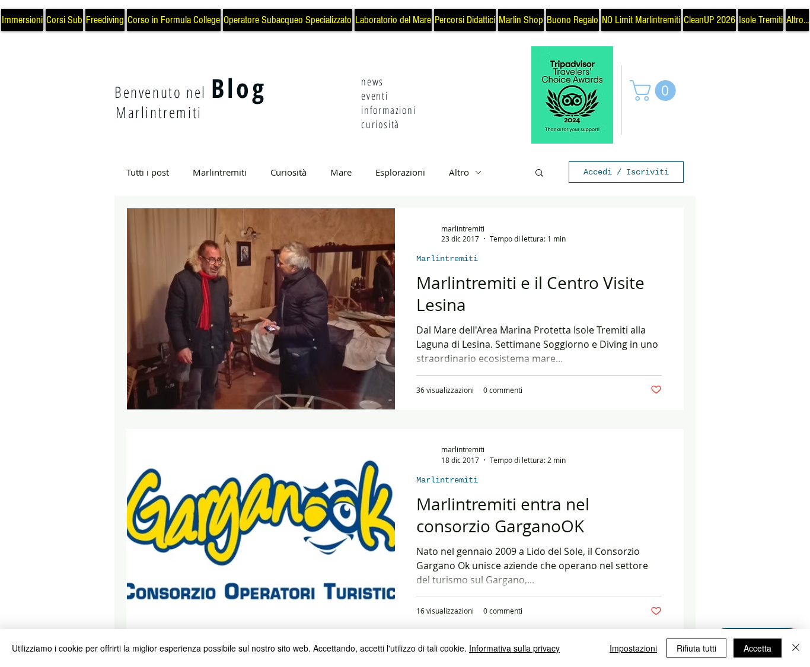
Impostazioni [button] (633, 648)
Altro (459, 172)
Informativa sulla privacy (514, 648)
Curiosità (288, 172)
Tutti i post (147, 172)
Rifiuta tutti (696, 648)
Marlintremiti (220, 172)
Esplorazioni (400, 172)
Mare (341, 172)
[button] (655, 90)
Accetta (757, 648)
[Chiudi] (796, 648)
